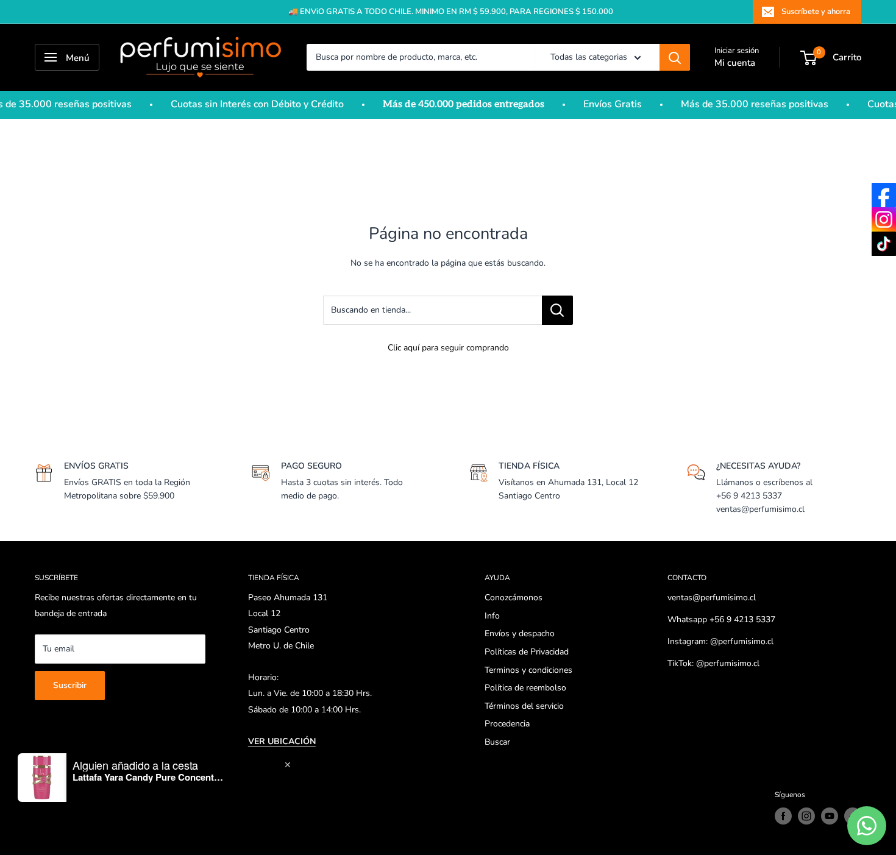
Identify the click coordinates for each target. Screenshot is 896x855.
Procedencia (507, 723)
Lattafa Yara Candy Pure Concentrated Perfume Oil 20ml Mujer (149, 777)
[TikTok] (884, 244)
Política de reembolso (525, 688)
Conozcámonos (513, 597)
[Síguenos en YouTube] (829, 816)
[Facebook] (884, 195)
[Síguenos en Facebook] (783, 816)
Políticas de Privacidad (527, 652)
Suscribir (70, 685)
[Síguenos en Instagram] (806, 816)
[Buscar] (675, 57)
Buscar (497, 742)
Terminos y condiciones (528, 670)
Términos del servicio (524, 706)
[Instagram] (884, 219)
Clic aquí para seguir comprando (448, 347)
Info (492, 616)
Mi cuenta (734, 63)
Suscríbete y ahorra (815, 11)
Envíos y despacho (520, 633)
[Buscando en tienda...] (557, 310)
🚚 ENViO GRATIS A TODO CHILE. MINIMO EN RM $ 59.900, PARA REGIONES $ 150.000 (450, 11)
